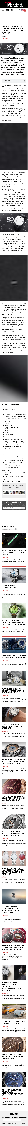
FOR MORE (8, 526)
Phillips (24, 246)
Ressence (11, 88)
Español (3, 35)
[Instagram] (13, 1114)
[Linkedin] (15, 1114)
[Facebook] (11, 1114)
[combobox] (9, 529)
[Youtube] (17, 1114)
